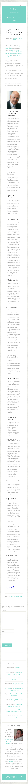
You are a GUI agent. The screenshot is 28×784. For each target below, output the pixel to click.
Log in (21, 777)
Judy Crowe (8, 688)
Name (3, 625)
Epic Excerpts (12, 595)
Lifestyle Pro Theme (17, 776)
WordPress (17, 777)
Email (3, 631)
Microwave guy (8, 709)
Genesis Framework (10, 777)
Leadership (16, 596)
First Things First (15, 50)
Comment (4, 610)
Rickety (14, 9)
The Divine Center (9, 55)
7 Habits (11, 596)
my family (11, 761)
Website (4, 638)
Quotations (20, 596)
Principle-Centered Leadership (11, 51)
